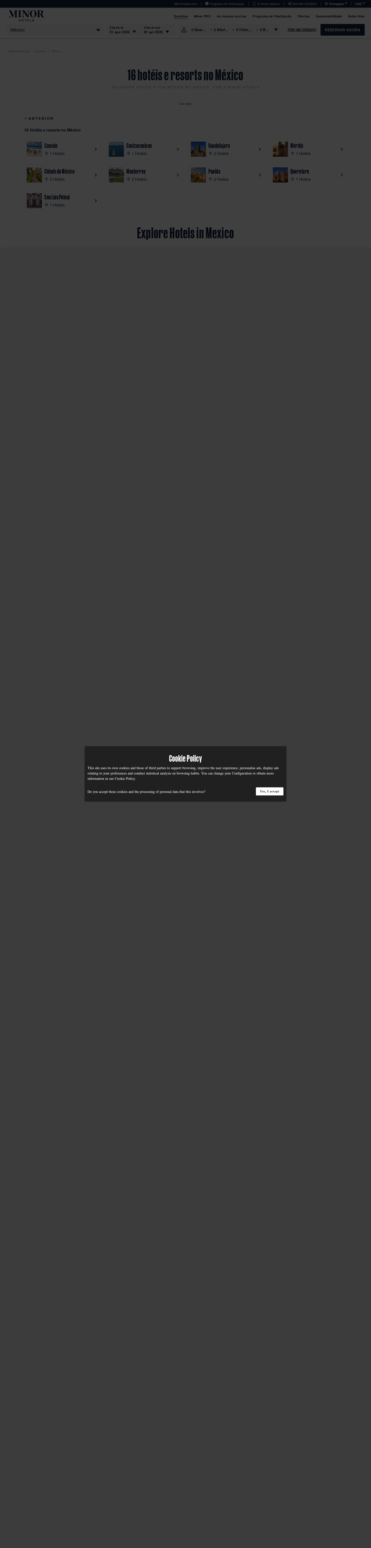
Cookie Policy (125, 778)
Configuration (242, 773)
